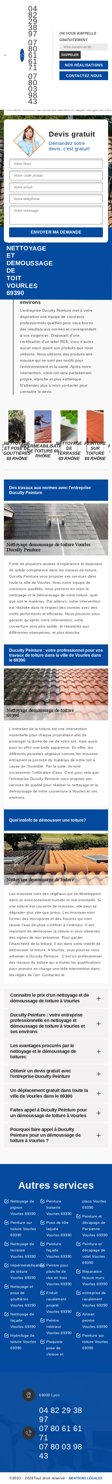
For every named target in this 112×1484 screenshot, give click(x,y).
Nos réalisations (84, 65)
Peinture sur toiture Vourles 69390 (23, 1228)
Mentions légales (86, 1478)
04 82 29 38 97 (32, 21)
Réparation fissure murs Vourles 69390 (95, 1277)
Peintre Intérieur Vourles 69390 (59, 1326)
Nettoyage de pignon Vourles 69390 (23, 1207)
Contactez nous (84, 76)
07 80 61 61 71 (32, 55)
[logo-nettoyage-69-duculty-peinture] (5, 55)
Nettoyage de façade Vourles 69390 (23, 1320)
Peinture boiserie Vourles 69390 (59, 1207)
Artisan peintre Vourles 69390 (95, 1320)
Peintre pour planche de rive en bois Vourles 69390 (59, 1274)
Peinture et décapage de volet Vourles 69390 (93, 1253)
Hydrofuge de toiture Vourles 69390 (23, 1341)
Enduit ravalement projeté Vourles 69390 (59, 1302)
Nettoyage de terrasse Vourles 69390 (23, 1250)
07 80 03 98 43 (32, 89)
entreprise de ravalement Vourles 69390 (95, 1299)
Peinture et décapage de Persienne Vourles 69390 (95, 1225)
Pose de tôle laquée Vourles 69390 (59, 1228)
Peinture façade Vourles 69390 (59, 1250)
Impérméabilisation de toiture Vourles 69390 (23, 1271)
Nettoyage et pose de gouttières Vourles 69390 (23, 1295)
